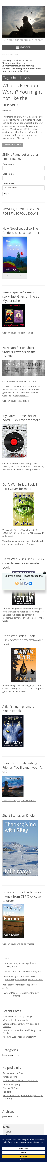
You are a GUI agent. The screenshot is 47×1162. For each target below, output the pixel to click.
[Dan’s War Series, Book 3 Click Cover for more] (23, 509)
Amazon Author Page (13, 1073)
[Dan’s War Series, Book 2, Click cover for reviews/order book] (23, 665)
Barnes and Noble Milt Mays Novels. (20, 1080)
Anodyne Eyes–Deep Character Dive (20, 1036)
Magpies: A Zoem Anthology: (25, 992)
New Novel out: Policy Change (17, 1016)
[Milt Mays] (23, 35)
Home (4, 54)
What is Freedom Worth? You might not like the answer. (22, 95)
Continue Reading (13, 145)
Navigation (25, 47)
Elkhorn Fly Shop (11, 1088)
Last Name (8, 173)
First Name (8, 164)
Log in (8, 1131)
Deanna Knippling (11, 1084)
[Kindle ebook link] (14, 458)
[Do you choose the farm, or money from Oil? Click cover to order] (13, 939)
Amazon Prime (10, 1076)
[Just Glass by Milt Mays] (13, 327)
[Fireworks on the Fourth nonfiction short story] (23, 376)
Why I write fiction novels (15, 1020)
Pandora (7, 1091)
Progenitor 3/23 (14, 966)
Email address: (9, 183)
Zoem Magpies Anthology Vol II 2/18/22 (24, 979)
